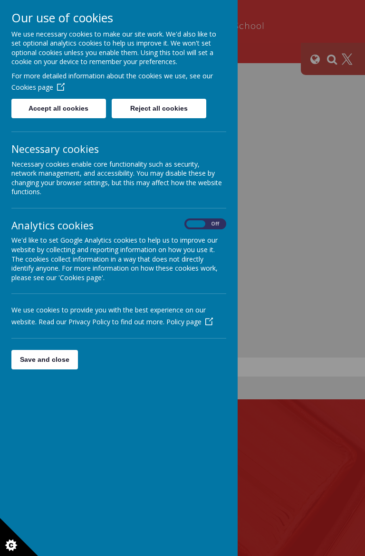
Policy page (184, 321)
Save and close (44, 359)
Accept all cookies (58, 108)
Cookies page (32, 87)
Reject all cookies (159, 108)
